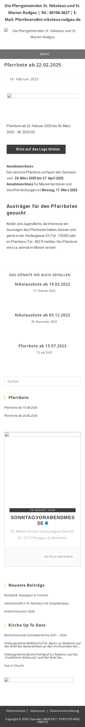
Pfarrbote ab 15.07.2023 (42, 346)
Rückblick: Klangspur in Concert (26, 595)
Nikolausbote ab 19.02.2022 (42, 284)
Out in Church (14, 665)
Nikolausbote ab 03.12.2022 (42, 315)
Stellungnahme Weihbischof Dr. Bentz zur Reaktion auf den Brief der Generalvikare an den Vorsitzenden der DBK (42, 645)
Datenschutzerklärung (64, 711)
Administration (16, 711)
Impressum (37, 711)
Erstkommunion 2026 (19, 611)
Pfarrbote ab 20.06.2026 (20, 415)
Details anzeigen (58, 556)
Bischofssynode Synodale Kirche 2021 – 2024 (35, 635)
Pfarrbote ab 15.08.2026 (20, 407)
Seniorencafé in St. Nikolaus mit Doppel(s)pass (36, 603)
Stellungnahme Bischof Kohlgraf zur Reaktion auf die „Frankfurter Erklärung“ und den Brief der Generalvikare (40, 656)
